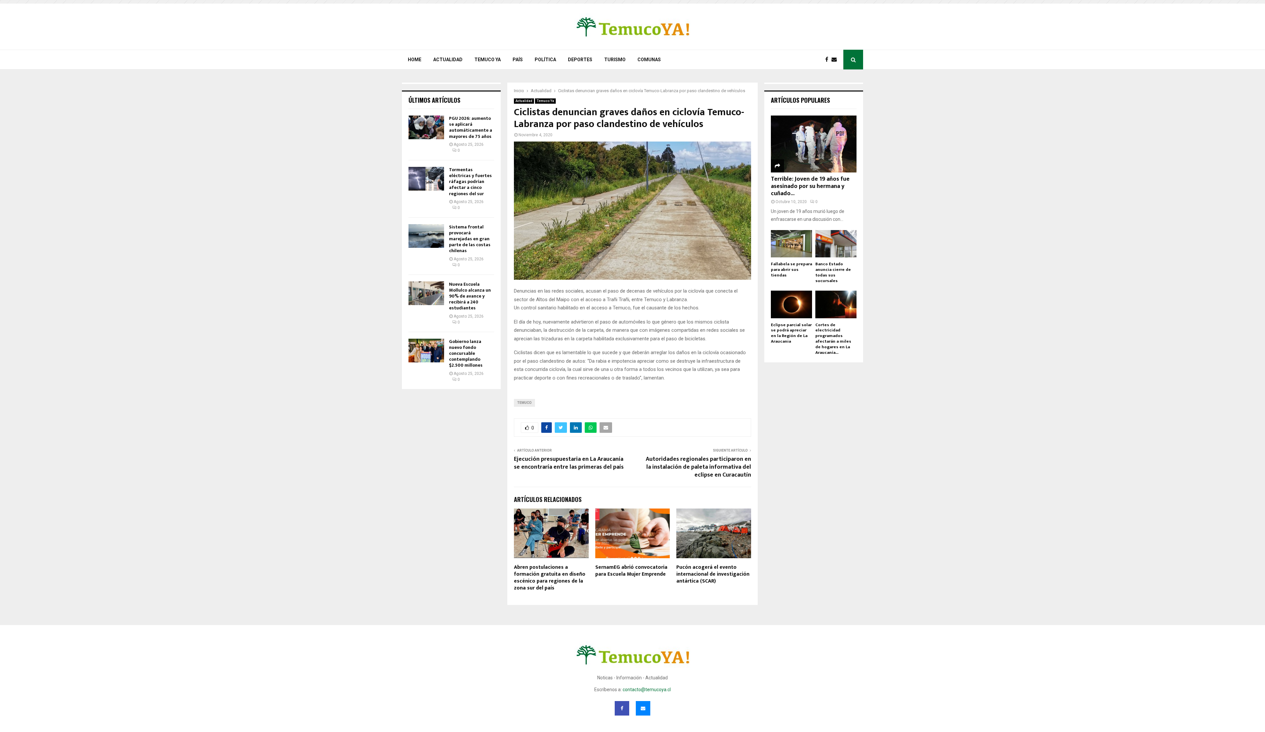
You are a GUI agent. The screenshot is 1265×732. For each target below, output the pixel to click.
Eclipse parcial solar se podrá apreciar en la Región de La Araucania (791, 333)
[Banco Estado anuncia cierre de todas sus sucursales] (836, 243)
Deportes (580, 59)
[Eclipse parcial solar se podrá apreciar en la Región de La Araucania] (791, 304)
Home (414, 59)
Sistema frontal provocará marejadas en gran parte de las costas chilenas (470, 239)
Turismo (615, 59)
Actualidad (448, 59)
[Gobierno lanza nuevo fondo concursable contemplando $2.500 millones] (426, 350)
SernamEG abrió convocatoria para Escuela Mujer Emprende (631, 571)
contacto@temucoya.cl (647, 689)
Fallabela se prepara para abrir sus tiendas (791, 269)
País (518, 59)
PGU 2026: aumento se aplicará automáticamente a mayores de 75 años (470, 127)
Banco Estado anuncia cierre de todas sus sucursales (833, 272)
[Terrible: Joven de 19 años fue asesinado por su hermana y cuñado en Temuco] (814, 144)
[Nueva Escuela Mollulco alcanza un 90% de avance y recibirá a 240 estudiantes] (426, 293)
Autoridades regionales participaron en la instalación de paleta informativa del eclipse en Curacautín (698, 467)
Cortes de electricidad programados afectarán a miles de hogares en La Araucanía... (833, 338)
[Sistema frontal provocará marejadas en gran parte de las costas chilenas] (426, 236)
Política (545, 59)
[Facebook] (828, 60)
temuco (524, 403)
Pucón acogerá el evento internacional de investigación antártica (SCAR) (712, 574)
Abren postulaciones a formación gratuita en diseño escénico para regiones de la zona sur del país (549, 577)
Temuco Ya (487, 59)
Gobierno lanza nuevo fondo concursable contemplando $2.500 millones (466, 353)
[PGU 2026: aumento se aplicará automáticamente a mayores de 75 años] (426, 127)
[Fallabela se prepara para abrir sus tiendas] (791, 243)
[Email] (835, 60)
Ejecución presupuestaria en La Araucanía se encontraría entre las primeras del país (569, 463)
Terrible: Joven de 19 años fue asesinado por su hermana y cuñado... (810, 186)
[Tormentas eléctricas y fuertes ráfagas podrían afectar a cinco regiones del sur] (426, 179)
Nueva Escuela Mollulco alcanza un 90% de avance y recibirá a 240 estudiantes (470, 296)
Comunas (649, 59)
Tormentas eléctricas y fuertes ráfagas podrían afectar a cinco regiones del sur (470, 181)
